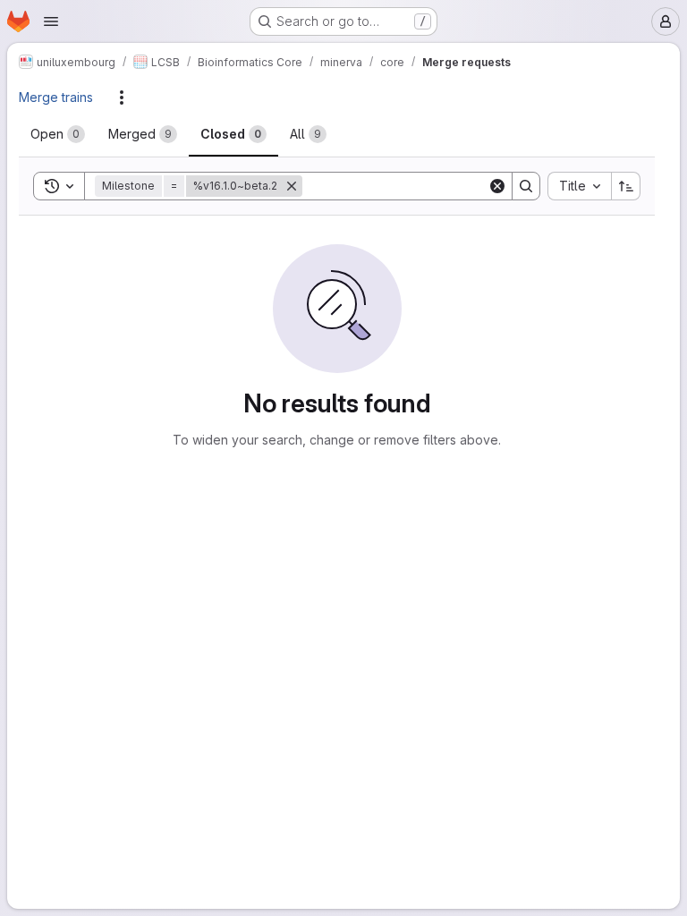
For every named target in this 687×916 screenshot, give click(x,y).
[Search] (526, 186)
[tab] (58, 134)
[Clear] (497, 186)
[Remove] (291, 186)
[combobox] (579, 186)
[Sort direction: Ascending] (626, 186)
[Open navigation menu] (51, 21)
